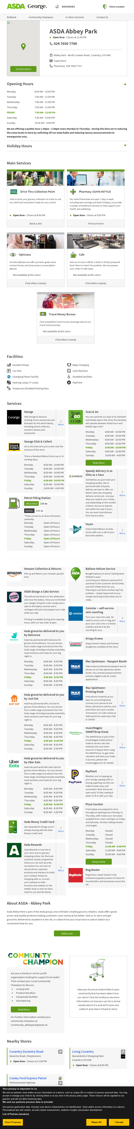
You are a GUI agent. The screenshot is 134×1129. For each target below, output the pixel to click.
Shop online (98, 861)
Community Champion (41, 17)
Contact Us (102, 17)
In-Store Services (75, 17)
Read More (99, 462)
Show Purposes (13, 1122)
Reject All (96, 1122)
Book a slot (36, 223)
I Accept (119, 1122)
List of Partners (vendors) (16, 1114)
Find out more (96, 223)
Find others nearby (35, 283)
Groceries (68, 6)
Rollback (11, 17)
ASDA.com (67, 933)
